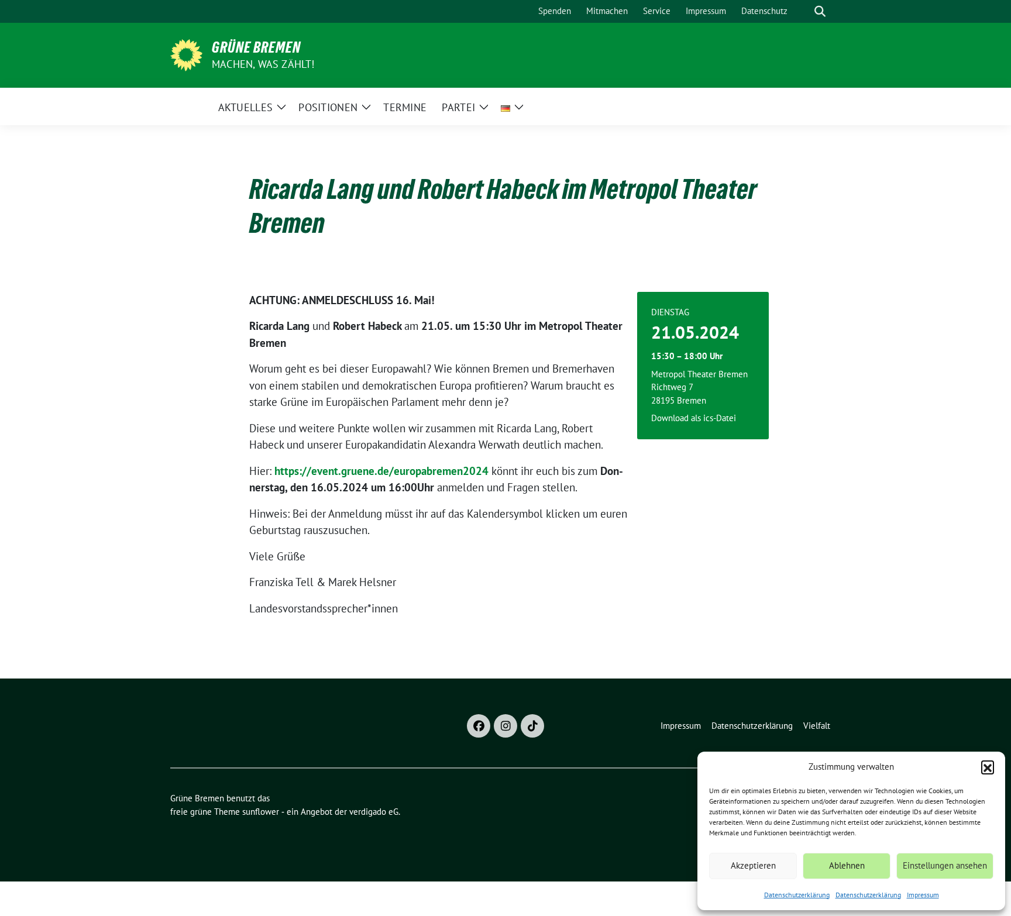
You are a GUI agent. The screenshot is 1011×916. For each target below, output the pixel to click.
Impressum (923, 894)
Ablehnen (847, 865)
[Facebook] (478, 726)
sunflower (260, 811)
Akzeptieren (753, 865)
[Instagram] (505, 726)
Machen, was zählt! (263, 64)
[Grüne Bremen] (186, 54)
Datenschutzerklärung (797, 894)
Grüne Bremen (256, 47)
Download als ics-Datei (693, 417)
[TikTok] (532, 726)
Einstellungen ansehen (945, 865)
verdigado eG (373, 811)
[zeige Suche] (820, 11)
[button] (987, 767)
